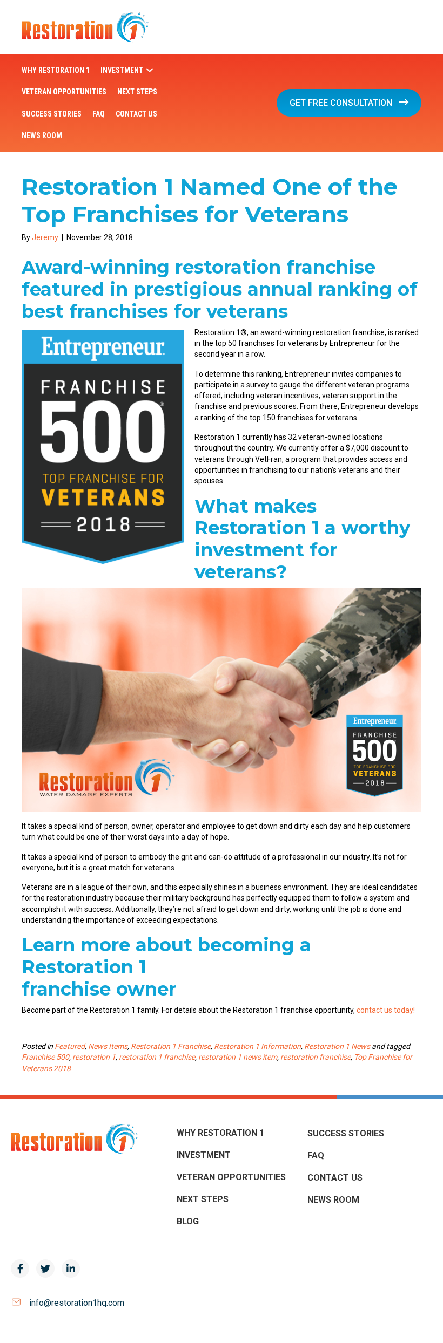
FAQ (315, 1155)
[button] (149, 70)
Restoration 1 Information (257, 1046)
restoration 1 (94, 1057)
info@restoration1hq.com (76, 1303)
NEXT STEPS (203, 1199)
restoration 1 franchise (157, 1057)
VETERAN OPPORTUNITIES (231, 1177)
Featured (70, 1046)
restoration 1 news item (237, 1057)
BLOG (188, 1221)
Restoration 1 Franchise (171, 1046)
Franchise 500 (45, 1057)
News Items (107, 1046)
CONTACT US (335, 1177)
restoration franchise (315, 1057)
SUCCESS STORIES (345, 1133)
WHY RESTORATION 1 (220, 1133)
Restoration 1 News (337, 1046)
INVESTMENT (204, 1155)
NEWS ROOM (333, 1200)
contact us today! (386, 1010)
